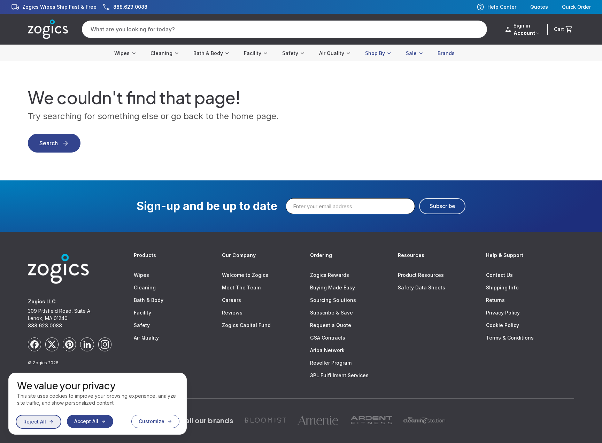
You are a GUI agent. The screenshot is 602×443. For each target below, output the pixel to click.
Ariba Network (327, 350)
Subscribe (442, 206)
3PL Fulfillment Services (339, 375)
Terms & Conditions (510, 338)
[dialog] (97, 404)
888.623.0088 (45, 325)
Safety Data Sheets (421, 287)
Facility (252, 53)
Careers (231, 300)
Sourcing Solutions (333, 300)
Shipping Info (502, 287)
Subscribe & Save (331, 313)
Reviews (232, 313)
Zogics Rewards (329, 275)
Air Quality (331, 53)
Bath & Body (208, 53)
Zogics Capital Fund (246, 325)
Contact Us (499, 275)
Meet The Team (241, 287)
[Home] (48, 29)
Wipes (122, 53)
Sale (411, 53)
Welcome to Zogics (245, 275)
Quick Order (576, 7)
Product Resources (421, 275)
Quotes (539, 7)
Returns (495, 300)
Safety (290, 53)
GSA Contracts (327, 338)
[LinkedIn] (87, 344)
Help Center (501, 7)
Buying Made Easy (332, 287)
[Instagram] (104, 344)
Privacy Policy (503, 313)
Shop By (375, 53)
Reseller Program (331, 363)
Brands (446, 53)
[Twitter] (52, 344)
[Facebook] (34, 344)
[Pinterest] (69, 344)
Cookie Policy (502, 325)
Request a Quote (330, 325)
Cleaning (161, 53)
